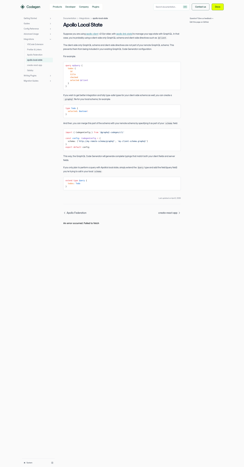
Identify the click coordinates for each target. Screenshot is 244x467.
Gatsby (30, 70)
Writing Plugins (30, 75)
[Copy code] (176, 65)
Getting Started (30, 18)
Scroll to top (194, 26)
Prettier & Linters (34, 49)
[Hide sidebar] (52, 463)
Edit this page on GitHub (199, 22)
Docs (217, 6)
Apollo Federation (34, 55)
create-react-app (34, 65)
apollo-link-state (124, 34)
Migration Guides (31, 81)
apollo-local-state (34, 60)
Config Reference (31, 29)
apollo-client (92, 34)
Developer (70, 6)
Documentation (69, 18)
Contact (200, 6)
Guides (27, 23)
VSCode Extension (35, 44)
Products (57, 6)
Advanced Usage (31, 34)
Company (84, 6)
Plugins (95, 6)
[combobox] (171, 7)
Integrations (29, 39)
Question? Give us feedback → (201, 18)
